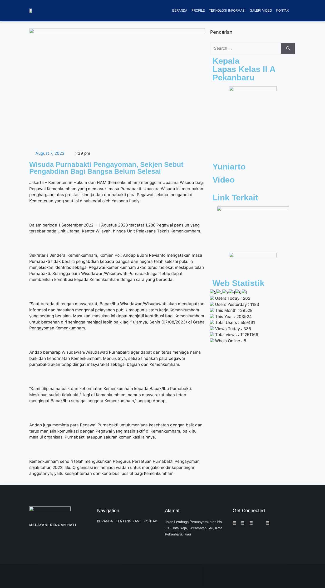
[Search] (288, 48)
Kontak (282, 10)
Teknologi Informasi (227, 10)
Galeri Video (261, 10)
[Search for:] (245, 48)
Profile (198, 10)
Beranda (179, 10)
